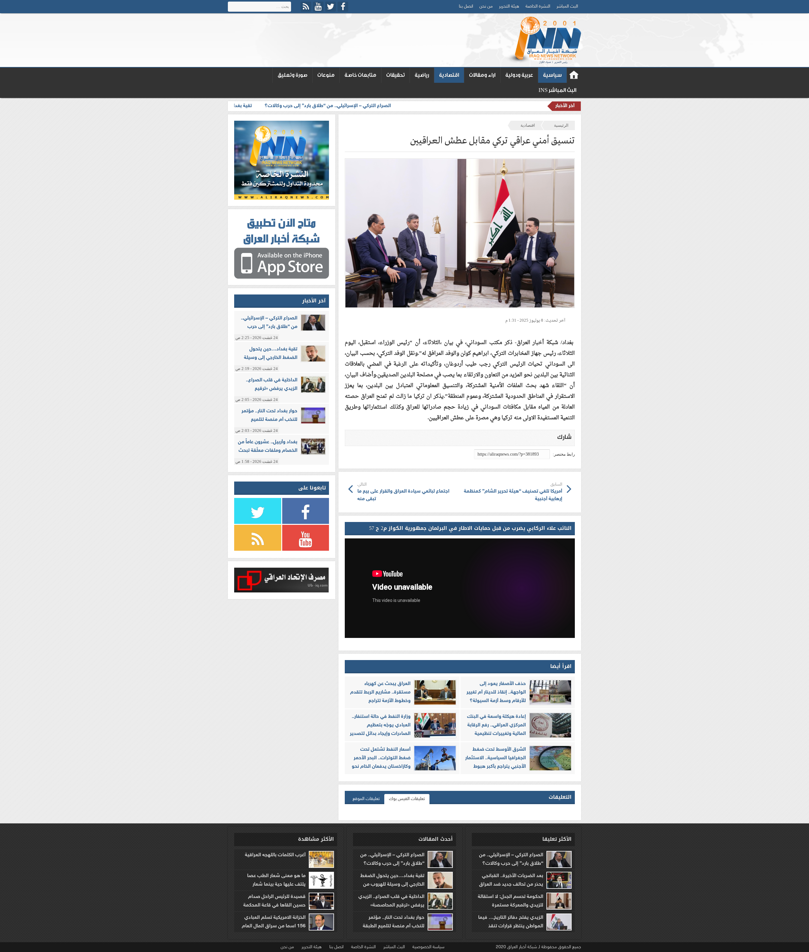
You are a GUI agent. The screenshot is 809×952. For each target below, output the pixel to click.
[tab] (406, 799)
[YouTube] (318, 7)
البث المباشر (567, 6)
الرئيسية (561, 125)
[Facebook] (343, 7)
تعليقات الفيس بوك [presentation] (407, 799)
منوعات (326, 75)
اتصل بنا (466, 6)
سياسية (552, 75)
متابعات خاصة (360, 75)
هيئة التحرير (509, 6)
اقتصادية (449, 75)
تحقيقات (395, 75)
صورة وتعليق (292, 75)
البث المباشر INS (557, 90)
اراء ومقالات (482, 75)
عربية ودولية (519, 75)
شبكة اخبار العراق (574, 75)
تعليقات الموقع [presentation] (366, 799)
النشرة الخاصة (538, 6)
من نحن (486, 6)
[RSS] (306, 7)
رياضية (422, 75)
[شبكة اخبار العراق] (543, 40)
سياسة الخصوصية (428, 947)
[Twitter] (330, 7)
